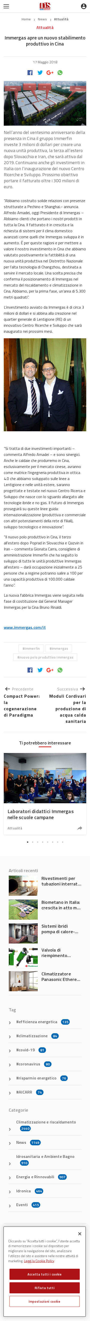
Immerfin (32, 648)
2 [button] (32, 841)
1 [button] (27, 841)
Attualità (61, 19)
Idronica (29, 1191)
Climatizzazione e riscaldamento (46, 1125)
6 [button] (52, 841)
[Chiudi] (79, 1233)
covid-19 (31, 1050)
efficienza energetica (43, 1022)
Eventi (27, 1205)
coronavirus (34, 1064)
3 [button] (37, 841)
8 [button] (62, 841)
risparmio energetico (42, 1078)
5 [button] (47, 841)
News (43, 19)
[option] (45, 793)
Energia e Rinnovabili (41, 1177)
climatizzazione (38, 1036)
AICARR (30, 1092)
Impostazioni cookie (44, 1301)
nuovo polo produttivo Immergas (46, 657)
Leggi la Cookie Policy (39, 1260)
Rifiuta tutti (45, 1287)
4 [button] (42, 841)
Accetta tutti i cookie (45, 1274)
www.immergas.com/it (25, 627)
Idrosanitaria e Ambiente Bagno (45, 1159)
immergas (60, 648)
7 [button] (57, 841)
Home (26, 19)
